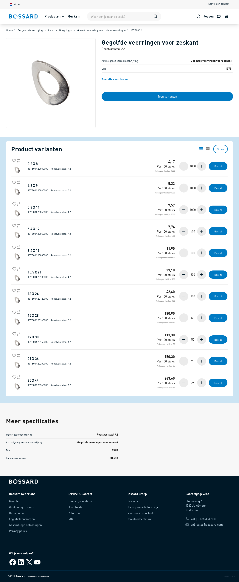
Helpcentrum (17, 513)
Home (9, 30)
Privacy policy (18, 531)
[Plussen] (201, 166)
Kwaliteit (14, 501)
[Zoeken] (155, 16)
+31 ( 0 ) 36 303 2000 (203, 519)
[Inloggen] (226, 16)
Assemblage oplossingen (25, 525)
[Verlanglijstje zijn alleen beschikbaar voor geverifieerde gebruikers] (13, 160)
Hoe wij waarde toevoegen (143, 507)
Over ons (132, 501)
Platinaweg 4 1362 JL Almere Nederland (195, 505)
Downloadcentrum (139, 519)
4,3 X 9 (49, 188)
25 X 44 (49, 382)
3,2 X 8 (49, 166)
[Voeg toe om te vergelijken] (18, 160)
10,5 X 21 (49, 274)
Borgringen (65, 30)
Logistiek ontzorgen (22, 519)
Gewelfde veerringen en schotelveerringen (101, 30)
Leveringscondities (80, 501)
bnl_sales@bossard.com (207, 524)
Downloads (75, 507)
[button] (15, 4)
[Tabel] (207, 148)
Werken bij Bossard (22, 507)
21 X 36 (49, 361)
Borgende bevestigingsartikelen (36, 30)
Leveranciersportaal (140, 513)
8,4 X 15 (49, 252)
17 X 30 (49, 339)
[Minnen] (184, 166)
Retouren (74, 513)
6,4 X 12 (49, 231)
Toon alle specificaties (115, 79)
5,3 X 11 (49, 209)
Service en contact (218, 3)
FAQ (70, 519)
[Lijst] (201, 148)
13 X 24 (49, 296)
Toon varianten (167, 96)
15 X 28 (49, 317)
